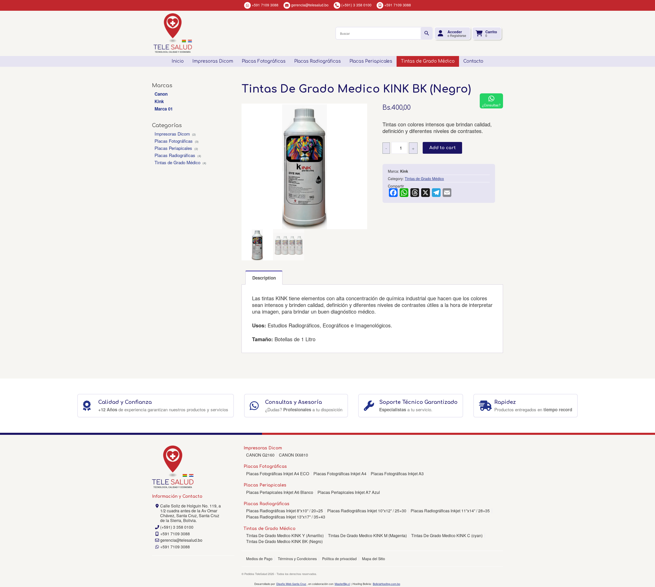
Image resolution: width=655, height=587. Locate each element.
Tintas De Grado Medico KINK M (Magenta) (367, 535)
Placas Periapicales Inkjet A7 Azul (349, 492)
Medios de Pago (259, 558)
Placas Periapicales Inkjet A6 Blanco (279, 492)
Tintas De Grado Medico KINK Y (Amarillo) (285, 535)
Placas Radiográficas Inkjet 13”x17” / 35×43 (285, 517)
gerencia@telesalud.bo (181, 540)
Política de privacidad (339, 558)
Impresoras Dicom (172, 133)
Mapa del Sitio (373, 558)
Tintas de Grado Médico (177, 162)
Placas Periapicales (173, 148)
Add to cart (442, 147)
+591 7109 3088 (175, 534)
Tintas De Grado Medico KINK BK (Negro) (284, 541)
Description (264, 278)
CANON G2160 (260, 455)
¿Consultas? (491, 105)
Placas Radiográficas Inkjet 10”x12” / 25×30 (366, 511)
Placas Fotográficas (174, 141)
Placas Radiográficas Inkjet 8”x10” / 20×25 (284, 511)
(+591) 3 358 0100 (176, 527)
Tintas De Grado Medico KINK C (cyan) (447, 535)
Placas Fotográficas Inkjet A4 (339, 474)
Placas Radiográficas (175, 155)
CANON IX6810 (293, 455)
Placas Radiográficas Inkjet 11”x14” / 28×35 (450, 511)
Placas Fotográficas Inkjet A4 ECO (277, 474)
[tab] (263, 278)
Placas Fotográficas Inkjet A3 (397, 474)
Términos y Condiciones (297, 558)
